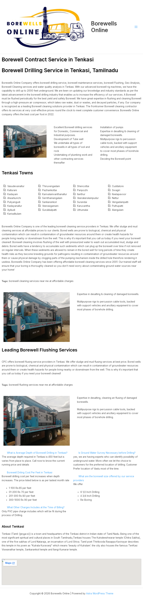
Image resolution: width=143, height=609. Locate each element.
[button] (36, 453)
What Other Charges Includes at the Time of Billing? (36, 507)
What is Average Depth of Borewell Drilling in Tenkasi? (37, 452)
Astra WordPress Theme (99, 593)
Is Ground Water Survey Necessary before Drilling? (107, 452)
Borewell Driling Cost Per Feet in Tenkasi (29, 472)
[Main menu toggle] (136, 27)
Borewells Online (104, 26)
